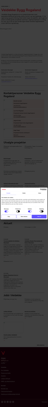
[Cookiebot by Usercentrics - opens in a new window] (41, 189)
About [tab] (39, 193)
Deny (9, 216)
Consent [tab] (8, 193)
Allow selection (24, 216)
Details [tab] (24, 193)
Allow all (39, 216)
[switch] (18, 211)
